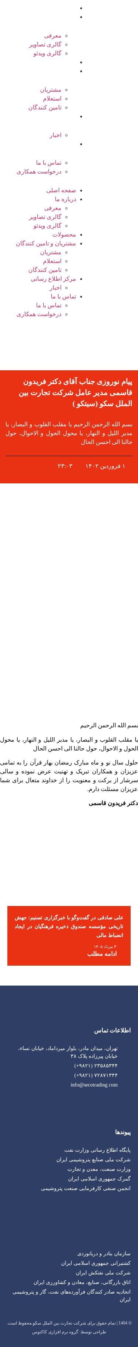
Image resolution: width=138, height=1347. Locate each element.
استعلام (52, 98)
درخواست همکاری (39, 171)
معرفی (52, 35)
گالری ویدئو (47, 53)
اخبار (55, 135)
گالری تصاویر (45, 44)
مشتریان (50, 90)
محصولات (64, 62)
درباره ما (65, 17)
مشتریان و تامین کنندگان (46, 71)
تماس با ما (63, 144)
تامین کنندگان (44, 107)
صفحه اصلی (61, 8)
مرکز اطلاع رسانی (53, 116)
